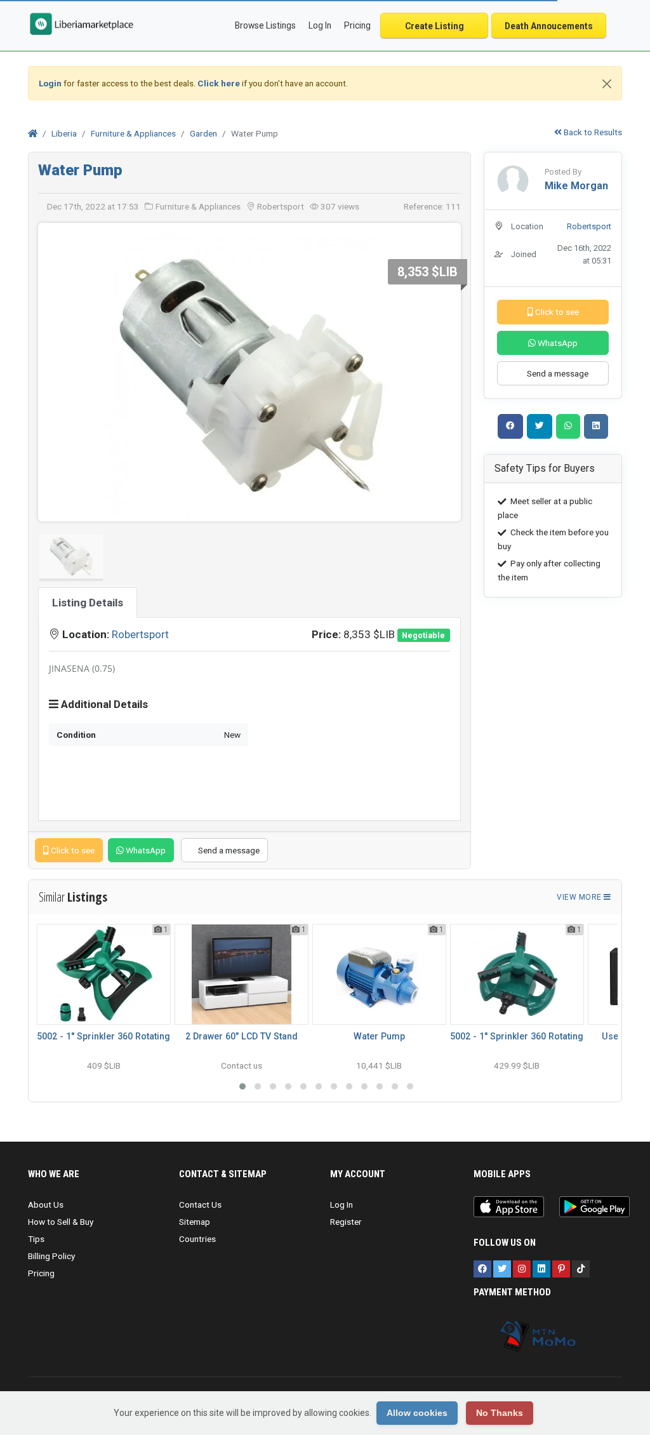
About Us (45, 1204)
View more (580, 897)
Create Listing (434, 26)
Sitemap (194, 1222)
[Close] (606, 84)
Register (346, 1222)
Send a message (228, 850)
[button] (242, 1086)
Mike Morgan (576, 186)
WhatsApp (145, 850)
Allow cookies (417, 1413)
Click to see (72, 850)
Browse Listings (265, 25)
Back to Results (592, 132)
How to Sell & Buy (60, 1222)
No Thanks (499, 1413)
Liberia (64, 133)
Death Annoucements (549, 26)
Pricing (357, 25)
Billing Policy (51, 1256)
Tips (36, 1239)
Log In (341, 1204)
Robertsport (140, 634)
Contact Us (200, 1204)
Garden (203, 133)
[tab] (87, 602)
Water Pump (80, 170)
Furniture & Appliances (133, 133)
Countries (197, 1239)
